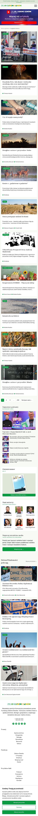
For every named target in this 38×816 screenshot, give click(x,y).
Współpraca (19, 778)
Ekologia (19, 737)
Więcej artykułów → (31, 561)
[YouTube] (19, 724)
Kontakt (19, 780)
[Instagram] (16, 724)
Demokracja (19, 739)
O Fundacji (19, 755)
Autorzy (19, 776)
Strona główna (5, 28)
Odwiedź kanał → (19, 22)
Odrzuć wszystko (19, 812)
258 (18, 400)
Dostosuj (19, 807)
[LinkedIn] (25, 724)
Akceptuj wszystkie (19, 802)
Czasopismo (19, 774)
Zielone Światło (19, 753)
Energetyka (19, 735)
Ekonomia (19, 741)
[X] (22, 724)
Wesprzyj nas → (19, 549)
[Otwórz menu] (35, 6)
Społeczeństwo (19, 733)
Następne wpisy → (27, 400)
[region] (19, 801)
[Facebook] (13, 724)
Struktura (19, 758)
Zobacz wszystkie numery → (19, 495)
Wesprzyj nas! (19, 760)
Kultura (19, 743)
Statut (19, 762)
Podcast (19, 772)
